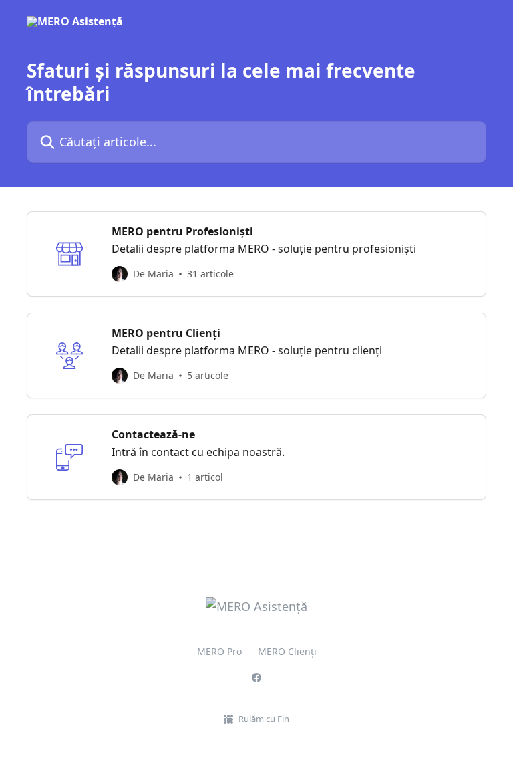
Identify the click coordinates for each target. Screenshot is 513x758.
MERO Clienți (287, 651)
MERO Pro (219, 651)
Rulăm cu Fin (263, 719)
